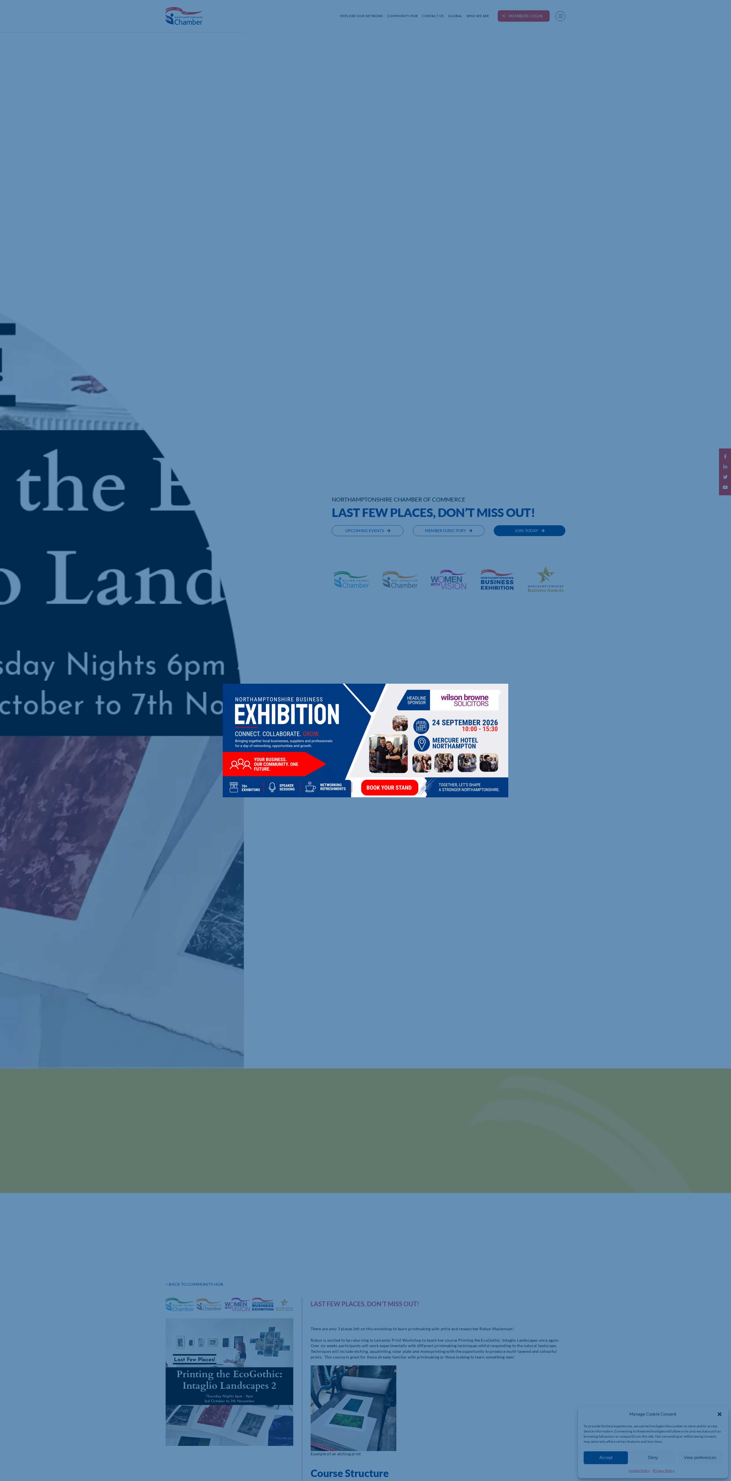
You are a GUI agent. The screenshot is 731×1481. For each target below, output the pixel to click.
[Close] (498, 692)
